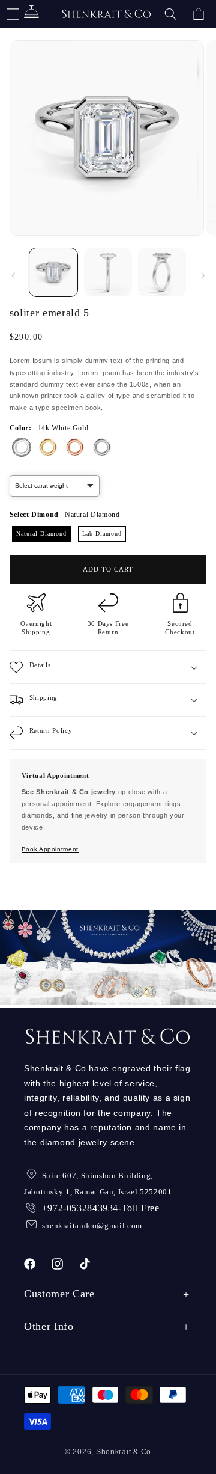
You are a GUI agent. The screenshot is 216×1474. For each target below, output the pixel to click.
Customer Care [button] (59, 1294)
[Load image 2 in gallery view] (108, 272)
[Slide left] (13, 275)
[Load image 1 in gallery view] (53, 272)
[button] (170, 14)
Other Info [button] (49, 1326)
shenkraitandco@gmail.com (92, 1225)
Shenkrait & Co (123, 1451)
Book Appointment (50, 849)
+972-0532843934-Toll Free (101, 1208)
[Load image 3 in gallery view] (162, 272)
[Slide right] (203, 275)
